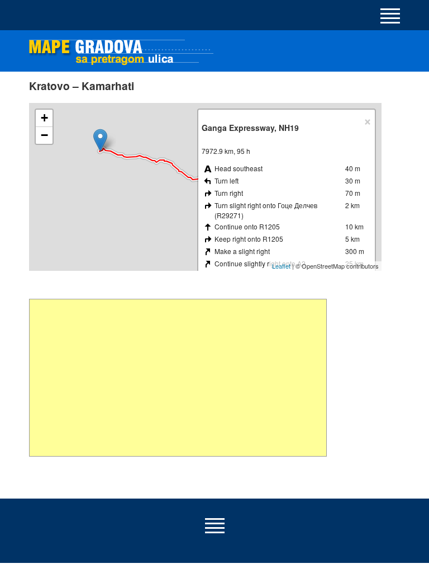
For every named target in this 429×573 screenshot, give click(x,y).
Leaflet (281, 265)
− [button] (44, 135)
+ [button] (44, 118)
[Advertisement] (178, 377)
